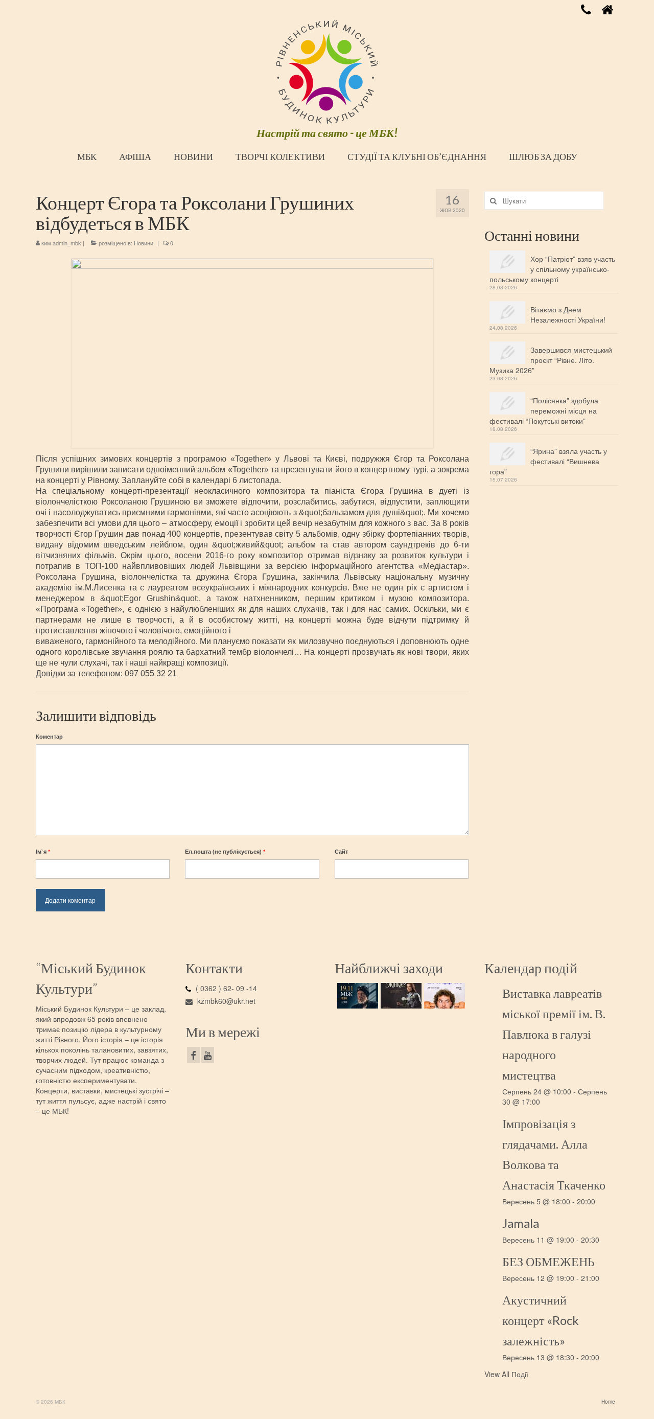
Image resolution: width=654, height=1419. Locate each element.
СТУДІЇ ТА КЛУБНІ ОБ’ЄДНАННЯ (416, 156)
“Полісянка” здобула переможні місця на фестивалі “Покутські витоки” (543, 410)
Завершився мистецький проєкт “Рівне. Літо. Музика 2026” (550, 360)
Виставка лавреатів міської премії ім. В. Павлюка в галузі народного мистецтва (553, 1034)
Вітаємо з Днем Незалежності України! (567, 314)
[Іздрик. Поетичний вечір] (356, 996)
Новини (143, 243)
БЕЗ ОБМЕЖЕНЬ (548, 1261)
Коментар (49, 736)
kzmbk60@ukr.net (225, 1001)
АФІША (135, 156)
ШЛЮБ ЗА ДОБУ (543, 156)
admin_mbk (67, 243)
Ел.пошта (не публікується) (225, 851)
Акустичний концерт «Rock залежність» (540, 1320)
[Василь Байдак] (443, 996)
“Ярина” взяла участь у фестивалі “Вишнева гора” (548, 461)
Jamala (520, 1223)
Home (608, 1401)
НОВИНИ (193, 156)
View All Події (506, 1374)
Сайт (341, 851)
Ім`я (43, 851)
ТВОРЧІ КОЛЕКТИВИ (280, 156)
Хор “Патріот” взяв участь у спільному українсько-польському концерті (552, 269)
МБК (87, 156)
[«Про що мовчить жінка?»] (400, 996)
